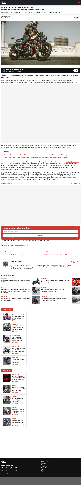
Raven (7, 245)
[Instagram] (7, 468)
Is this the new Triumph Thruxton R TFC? (54, 254)
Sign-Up (43, 470)
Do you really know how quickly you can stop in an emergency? (18, 400)
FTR (27, 245)
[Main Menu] (79, 2)
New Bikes (29, 7)
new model (17, 245)
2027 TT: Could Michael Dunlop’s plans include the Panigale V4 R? (17, 338)
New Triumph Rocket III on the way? (13, 254)
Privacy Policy (32, 237)
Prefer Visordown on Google (14, 69)
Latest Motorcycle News (15, 7)
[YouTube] (16, 468)
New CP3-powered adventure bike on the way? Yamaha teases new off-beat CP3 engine (36, 157)
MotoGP (14, 313)
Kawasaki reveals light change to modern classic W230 (15, 281)
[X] (11, 468)
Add (76, 70)
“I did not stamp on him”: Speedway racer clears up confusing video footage (18, 422)
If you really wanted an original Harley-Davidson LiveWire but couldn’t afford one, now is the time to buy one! (15, 291)
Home (3, 7)
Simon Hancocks (5, 16)
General (14, 324)
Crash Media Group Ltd (8, 470)
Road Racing (16, 335)
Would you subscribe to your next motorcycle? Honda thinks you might (55, 299)
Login (42, 469)
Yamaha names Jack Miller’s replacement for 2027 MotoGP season (18, 316)
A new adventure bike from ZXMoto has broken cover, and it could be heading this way (35, 155)
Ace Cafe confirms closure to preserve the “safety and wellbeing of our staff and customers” (18, 327)
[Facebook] (2, 468)
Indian (23, 245)
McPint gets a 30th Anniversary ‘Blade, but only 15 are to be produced (55, 281)
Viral (13, 418)
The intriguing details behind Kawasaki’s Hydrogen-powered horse (53, 290)
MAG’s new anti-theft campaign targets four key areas (18, 411)
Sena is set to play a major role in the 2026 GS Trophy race (18, 389)
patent (12, 245)
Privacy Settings (45, 467)
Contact (43, 464)
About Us (43, 463)
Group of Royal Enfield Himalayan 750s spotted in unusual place (15, 299)
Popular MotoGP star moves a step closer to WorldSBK (18, 361)
